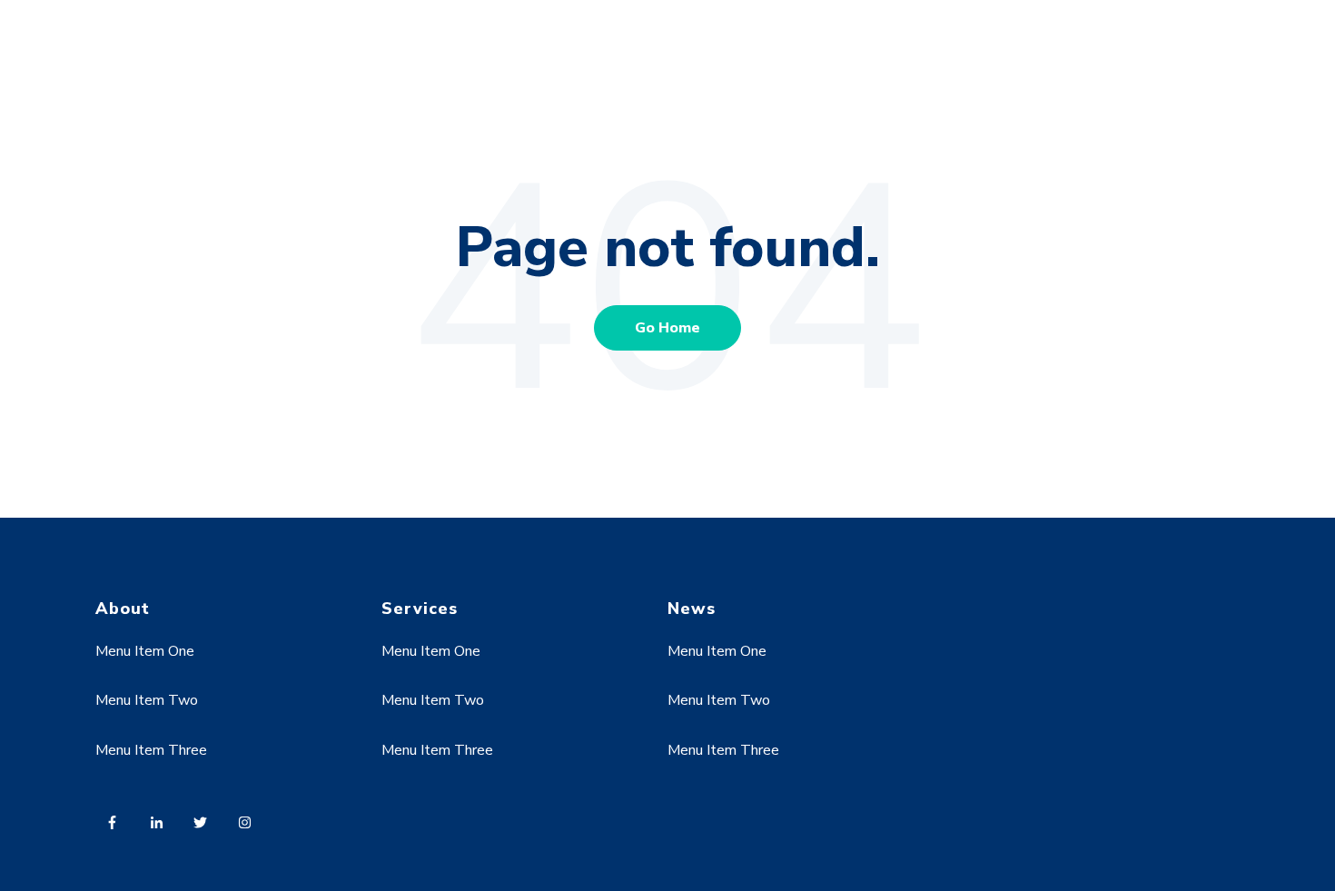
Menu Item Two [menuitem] (146, 700)
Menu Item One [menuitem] (144, 651)
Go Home (667, 328)
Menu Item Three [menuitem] (151, 750)
